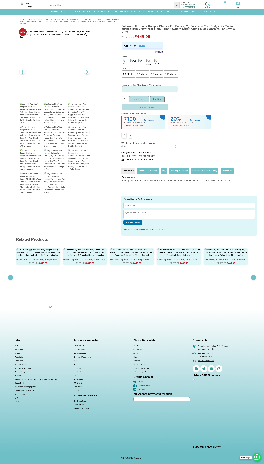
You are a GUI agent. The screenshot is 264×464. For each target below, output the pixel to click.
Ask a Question (133, 222)
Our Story (136, 353)
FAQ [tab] (164, 171)
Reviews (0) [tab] (227, 171)
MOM (193, 12)
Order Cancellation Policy (24, 390)
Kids (75, 361)
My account (19, 350)
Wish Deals (56, 12)
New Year (61, 19)
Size (124, 68)
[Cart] (223, 4)
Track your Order (80, 401)
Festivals (50, 19)
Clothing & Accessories (77, 12)
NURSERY (124, 12)
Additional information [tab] (147, 171)
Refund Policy (20, 394)
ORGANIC (184, 12)
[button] (85, 34)
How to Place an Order (141, 368)
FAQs (17, 398)
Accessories (78, 379)
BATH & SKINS (98, 12)
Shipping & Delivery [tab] (179, 171)
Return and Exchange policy (25, 387)
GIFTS (175, 12)
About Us (136, 346)
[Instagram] (218, 368)
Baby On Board (79, 350)
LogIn (17, 402)
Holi (75, 364)
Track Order (19, 357)
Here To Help (79, 405)
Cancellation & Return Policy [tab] (205, 171)
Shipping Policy (20, 364)
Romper (72, 19)
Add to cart (139, 99)
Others (76, 390)
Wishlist (17, 353)
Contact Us (137, 350)
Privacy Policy (20, 372)
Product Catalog (139, 364)
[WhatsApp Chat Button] (257, 457)
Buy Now (157, 99)
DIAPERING (112, 12)
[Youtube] (211, 368)
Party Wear (78, 387)
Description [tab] (128, 171)
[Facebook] (196, 368)
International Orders (81, 408)
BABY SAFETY (137, 12)
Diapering (77, 368)
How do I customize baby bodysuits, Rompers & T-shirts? (36, 379)
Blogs (135, 357)
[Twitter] (203, 368)
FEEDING (165, 12)
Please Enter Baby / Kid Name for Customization (141, 85)
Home (22, 19)
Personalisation (206, 12)
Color (124, 56)
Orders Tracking (21, 383)
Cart (16, 346)
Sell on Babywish (139, 372)
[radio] (125, 62)
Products (136, 361)
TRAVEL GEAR (152, 12)
